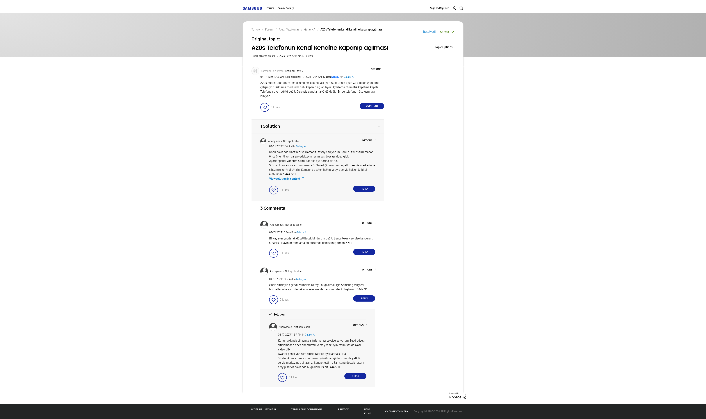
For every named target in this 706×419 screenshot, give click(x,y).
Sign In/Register (439, 8)
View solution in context (284, 178)
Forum (270, 8)
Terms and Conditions (306, 409)
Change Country (396, 411)
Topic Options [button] (443, 47)
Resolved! (429, 31)
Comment (372, 106)
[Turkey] (252, 8)
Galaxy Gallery (286, 8)
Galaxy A (349, 76)
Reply (364, 188)
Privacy (343, 409)
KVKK (367, 413)
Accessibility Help (263, 409)
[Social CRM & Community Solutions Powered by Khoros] (458, 396)
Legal (368, 409)
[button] (377, 69)
